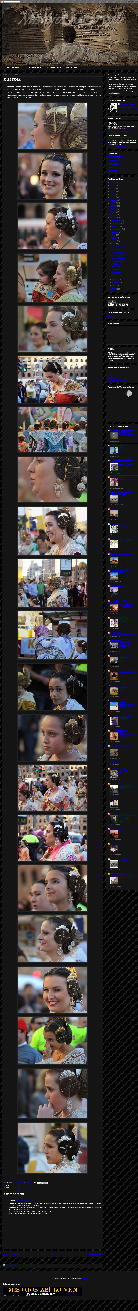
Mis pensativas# (125, 541)
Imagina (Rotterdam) (126, 672)
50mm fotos (115, 763)
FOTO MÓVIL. (35, 68)
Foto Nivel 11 (115, 784)
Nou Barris (123, 588)
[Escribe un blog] (40, 1183)
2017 (113, 209)
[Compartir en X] (42, 1183)
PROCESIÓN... (118, 255)
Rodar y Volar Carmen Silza (121, 539)
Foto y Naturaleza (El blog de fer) (122, 746)
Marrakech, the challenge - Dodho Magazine (126, 644)
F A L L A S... (117, 276)
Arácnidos (122, 749)
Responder (12, 1216)
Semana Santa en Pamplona (125, 718)
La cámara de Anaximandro (121, 430)
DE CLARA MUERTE (123, 771)
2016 (113, 212)
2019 (113, 203)
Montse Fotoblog (117, 477)
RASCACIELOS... (119, 261)
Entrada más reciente (11, 1254)
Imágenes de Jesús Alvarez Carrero (121, 555)
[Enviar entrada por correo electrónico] (34, 1182)
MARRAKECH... (118, 258)
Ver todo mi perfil (125, 107)
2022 (113, 194)
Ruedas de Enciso (126, 877)
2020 (113, 200)
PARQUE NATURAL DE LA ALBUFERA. (126, 605)
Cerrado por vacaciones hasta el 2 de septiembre (126, 704)
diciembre (116, 220)
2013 (113, 289)
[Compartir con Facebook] (44, 1183)
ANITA (112, 799)
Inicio (54, 1254)
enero (115, 285)
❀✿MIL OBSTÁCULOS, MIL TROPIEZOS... (126, 734)
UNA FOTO (112, 167)
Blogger (85, 1278)
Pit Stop (122, 526)
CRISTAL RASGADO (119, 618)
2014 (113, 218)
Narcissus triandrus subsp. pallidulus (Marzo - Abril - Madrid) (126, 818)
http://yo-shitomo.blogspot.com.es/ (118, 379)
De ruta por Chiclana (123, 448)
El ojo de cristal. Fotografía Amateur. (121, 461)
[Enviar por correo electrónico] (38, 1183)
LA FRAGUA (115, 633)
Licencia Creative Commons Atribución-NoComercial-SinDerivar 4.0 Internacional (121, 130)
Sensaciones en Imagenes (121, 859)
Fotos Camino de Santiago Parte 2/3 (126, 786)
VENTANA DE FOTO (118, 445)
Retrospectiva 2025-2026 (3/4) (127, 433)
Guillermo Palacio (127, 104)
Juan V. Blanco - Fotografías (122, 671)
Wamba (121, 573)
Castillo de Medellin (126, 558)
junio (114, 238)
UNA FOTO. (71, 68)
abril (114, 244)
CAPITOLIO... (117, 246)
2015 (113, 215)
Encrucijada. (123, 861)
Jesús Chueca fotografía (120, 716)
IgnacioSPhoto (116, 641)
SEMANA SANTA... (120, 252)
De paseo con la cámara (120, 829)
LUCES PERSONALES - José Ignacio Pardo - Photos (122, 875)
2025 (113, 185)
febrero (115, 282)
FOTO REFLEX (54, 68)
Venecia (121, 830)
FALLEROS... (117, 270)
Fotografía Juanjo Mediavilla (122, 686)
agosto (115, 232)
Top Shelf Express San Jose (121, 634)
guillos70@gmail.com (117, 146)
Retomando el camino (124, 658)
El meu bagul (115, 524)
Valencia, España (15, 1188)
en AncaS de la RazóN (119, 769)
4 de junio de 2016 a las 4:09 (24, 1200)
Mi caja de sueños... (118, 844)
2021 (113, 197)
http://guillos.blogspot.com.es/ (120, 375)
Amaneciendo (124, 511)
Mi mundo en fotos (118, 586)
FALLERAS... (117, 273)
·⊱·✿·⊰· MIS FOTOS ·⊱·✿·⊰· (121, 731)
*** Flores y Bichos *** (119, 814)
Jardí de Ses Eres (125, 479)
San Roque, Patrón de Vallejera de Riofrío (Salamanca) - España (126, 466)
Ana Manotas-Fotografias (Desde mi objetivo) (121, 493)
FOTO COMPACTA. (15, 68)
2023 (113, 191)
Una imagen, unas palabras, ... (122, 656)
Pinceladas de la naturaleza (121, 701)
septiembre (117, 229)
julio (114, 235)
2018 (113, 206)
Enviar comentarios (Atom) (57, 1261)
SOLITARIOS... (117, 249)
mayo (114, 241)
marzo (115, 279)
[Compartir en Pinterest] (46, 1183)
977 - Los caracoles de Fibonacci (127, 620)
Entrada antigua (95, 1254)
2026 (113, 182)
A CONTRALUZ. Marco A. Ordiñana (121, 602)
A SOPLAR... (117, 264)
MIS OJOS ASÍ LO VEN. (120, 571)
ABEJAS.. (116, 267)
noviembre (116, 223)
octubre (115, 226)
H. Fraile (113, 509)
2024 (113, 188)
